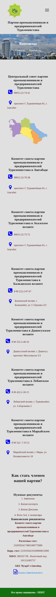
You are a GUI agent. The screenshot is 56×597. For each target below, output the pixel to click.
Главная (20, 50)
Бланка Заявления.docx (30, 572)
